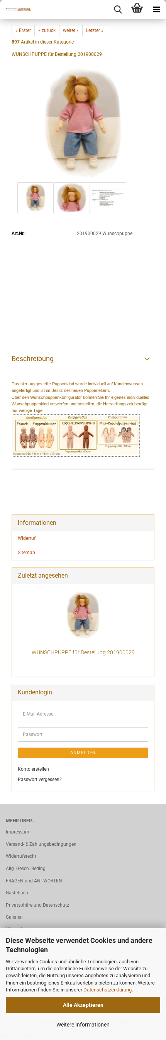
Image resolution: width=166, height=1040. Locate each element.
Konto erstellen (33, 769)
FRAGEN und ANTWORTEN (34, 881)
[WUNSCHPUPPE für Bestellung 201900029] (83, 122)
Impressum (17, 832)
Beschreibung (33, 359)
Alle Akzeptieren (83, 1005)
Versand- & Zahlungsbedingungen (41, 844)
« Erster (23, 30)
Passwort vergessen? (40, 779)
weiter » (71, 30)
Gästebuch (17, 893)
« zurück (47, 30)
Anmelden (83, 752)
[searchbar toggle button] (117, 9)
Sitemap (26, 552)
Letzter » (94, 30)
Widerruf (27, 538)
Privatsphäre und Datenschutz (37, 905)
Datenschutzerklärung (107, 990)
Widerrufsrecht (21, 856)
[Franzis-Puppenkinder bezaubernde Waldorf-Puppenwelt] (15, 9)
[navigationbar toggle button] (156, 9)
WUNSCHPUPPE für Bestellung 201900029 (83, 652)
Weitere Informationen (83, 1025)
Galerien (14, 917)
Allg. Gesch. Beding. (26, 868)
